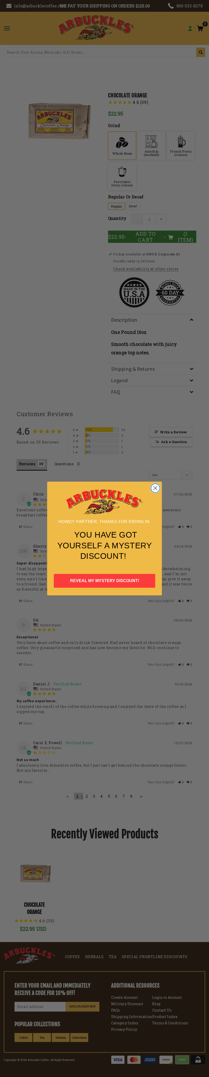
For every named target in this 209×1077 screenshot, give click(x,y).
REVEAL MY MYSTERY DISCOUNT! (104, 581)
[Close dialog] (155, 488)
